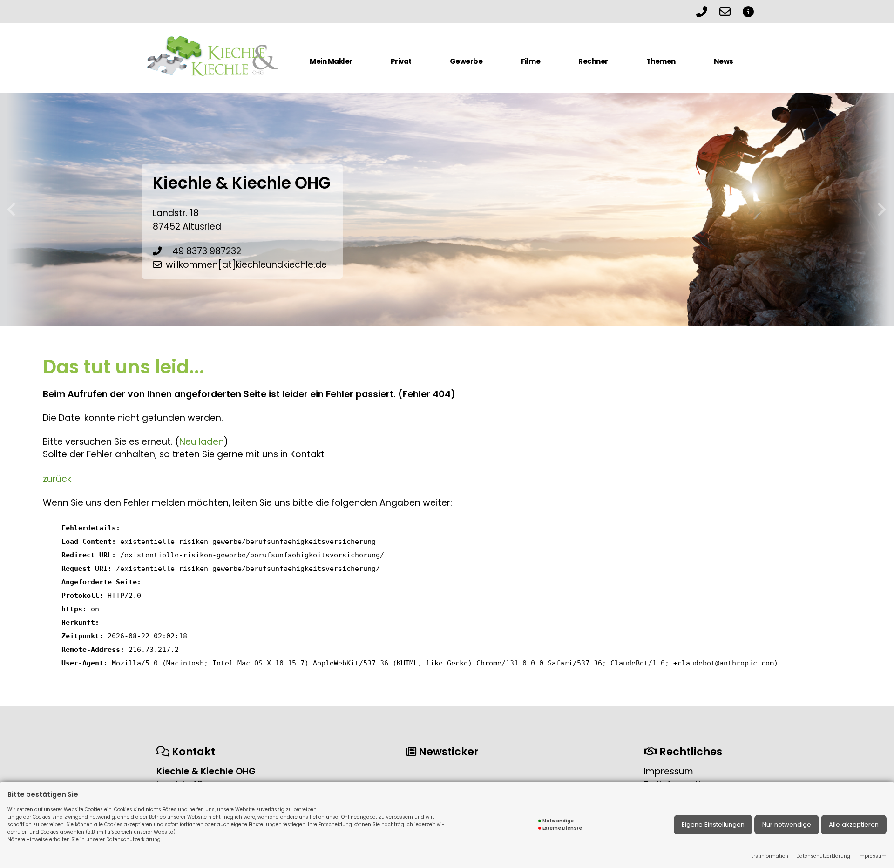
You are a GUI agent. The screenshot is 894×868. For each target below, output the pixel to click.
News (723, 61)
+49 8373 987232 (203, 251)
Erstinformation (769, 856)
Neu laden (201, 441)
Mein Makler (331, 61)
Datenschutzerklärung (823, 856)
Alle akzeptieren (854, 824)
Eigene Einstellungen (713, 824)
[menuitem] (331, 65)
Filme (531, 61)
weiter (881, 209)
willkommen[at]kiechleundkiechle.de (246, 264)
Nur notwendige (786, 824)
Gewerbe (466, 61)
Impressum (872, 856)
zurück (12, 209)
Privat (401, 61)
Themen (661, 61)
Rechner (593, 61)
